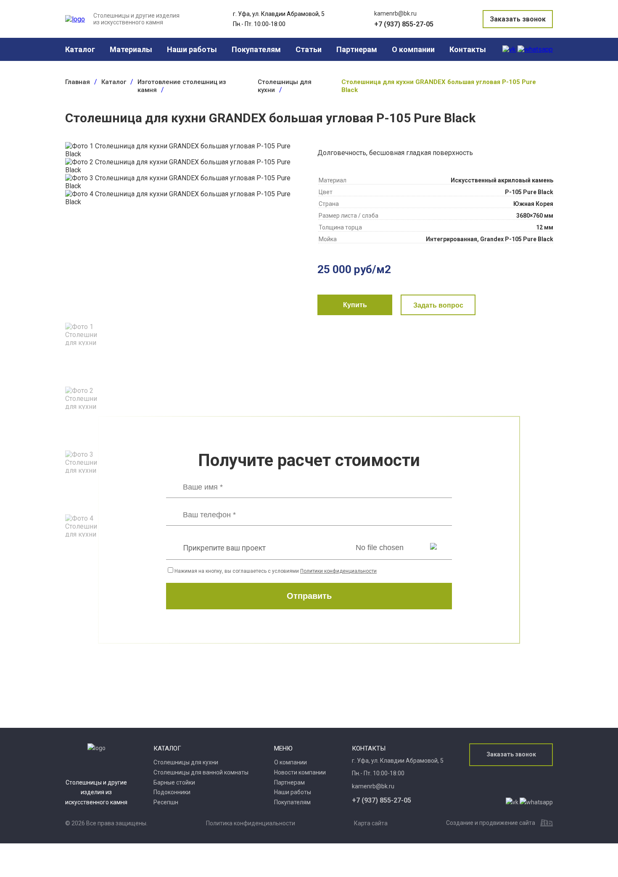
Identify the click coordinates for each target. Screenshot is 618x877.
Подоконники (171, 792)
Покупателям (256, 49)
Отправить (309, 595)
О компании (413, 49)
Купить (355, 304)
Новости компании (300, 772)
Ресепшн (165, 802)
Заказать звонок (518, 19)
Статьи (309, 49)
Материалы (131, 49)
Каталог (80, 49)
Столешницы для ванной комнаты (200, 772)
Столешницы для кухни (185, 762)
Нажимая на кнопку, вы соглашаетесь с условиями (275, 571)
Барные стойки (174, 782)
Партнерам (356, 49)
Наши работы (192, 49)
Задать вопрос (438, 305)
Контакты (467, 49)
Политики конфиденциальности (338, 571)
